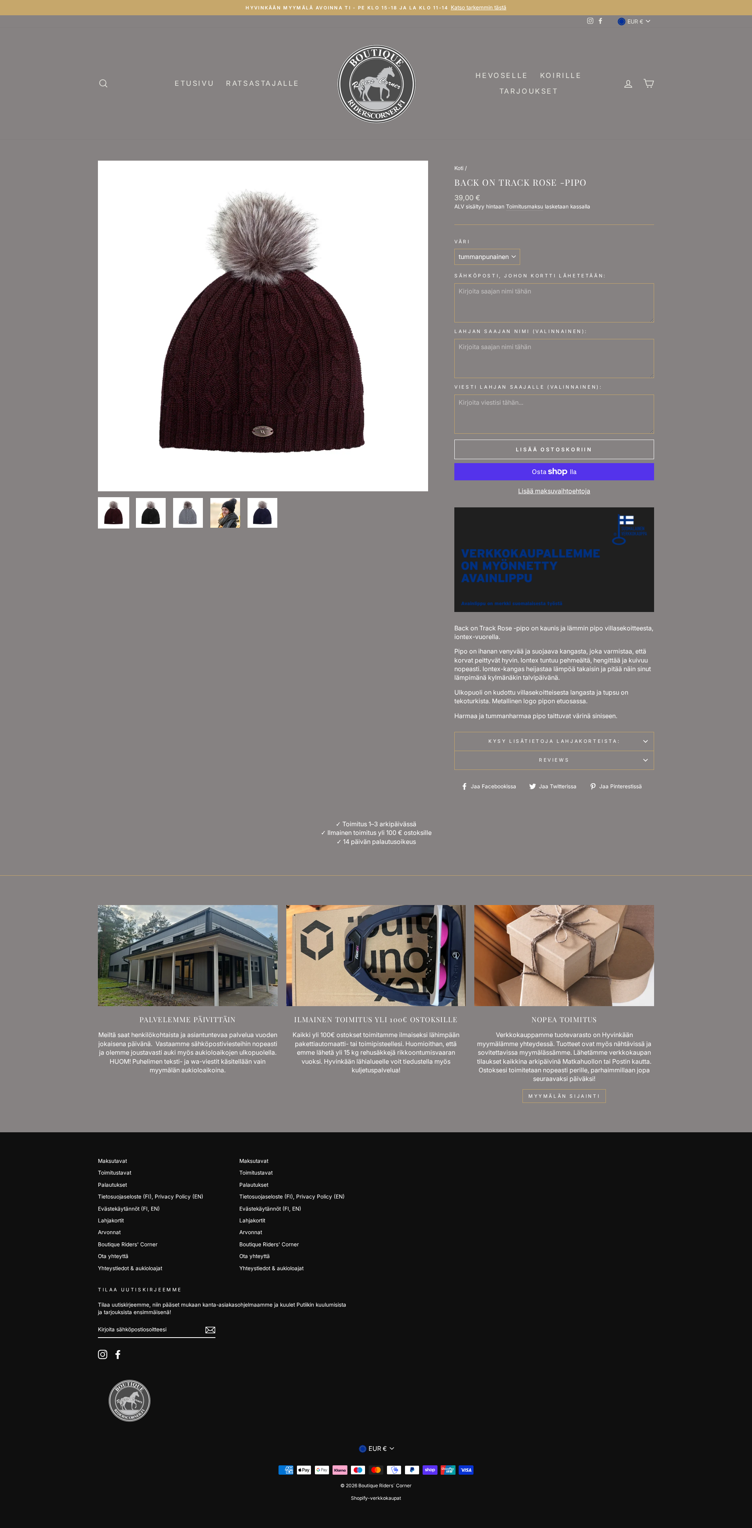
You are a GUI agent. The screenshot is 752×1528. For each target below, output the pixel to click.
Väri (462, 241)
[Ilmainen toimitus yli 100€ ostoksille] (376, 955)
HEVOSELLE (501, 75)
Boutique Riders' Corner (127, 1244)
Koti (458, 168)
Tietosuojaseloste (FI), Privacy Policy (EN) (150, 1196)
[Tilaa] (210, 1330)
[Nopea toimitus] (564, 955)
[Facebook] (118, 1354)
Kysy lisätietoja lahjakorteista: (554, 741)
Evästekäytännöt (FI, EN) (129, 1209)
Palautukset (112, 1185)
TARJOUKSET (529, 91)
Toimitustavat (114, 1173)
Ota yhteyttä (113, 1256)
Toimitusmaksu (524, 206)
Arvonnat (109, 1232)
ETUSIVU (194, 83)
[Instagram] (102, 1354)
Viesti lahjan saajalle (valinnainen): (528, 387)
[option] (376, 7)
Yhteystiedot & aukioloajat (130, 1268)
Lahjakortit (111, 1220)
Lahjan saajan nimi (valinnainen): (521, 331)
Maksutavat (112, 1161)
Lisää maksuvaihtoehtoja (554, 491)
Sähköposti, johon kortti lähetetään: (530, 276)
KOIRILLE (561, 75)
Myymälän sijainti (564, 1096)
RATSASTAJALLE (263, 83)
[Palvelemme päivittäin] (188, 955)
